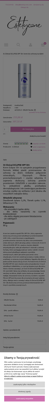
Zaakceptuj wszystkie (24, 399)
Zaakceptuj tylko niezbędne (24, 384)
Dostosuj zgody (24, 391)
